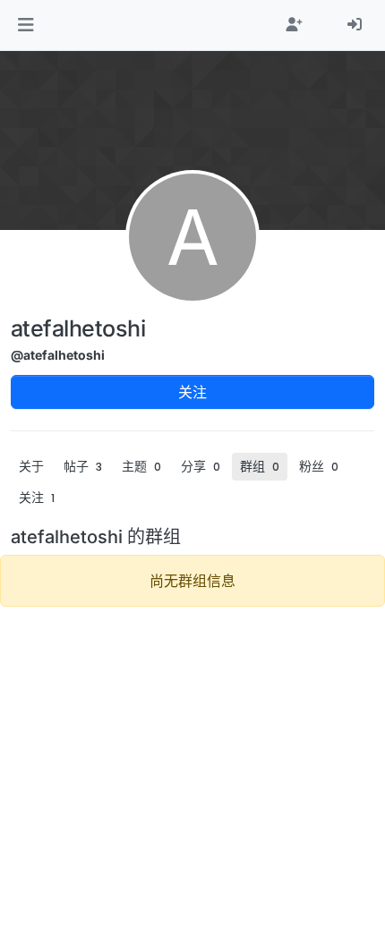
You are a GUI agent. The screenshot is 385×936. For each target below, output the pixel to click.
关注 (192, 392)
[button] (25, 25)
